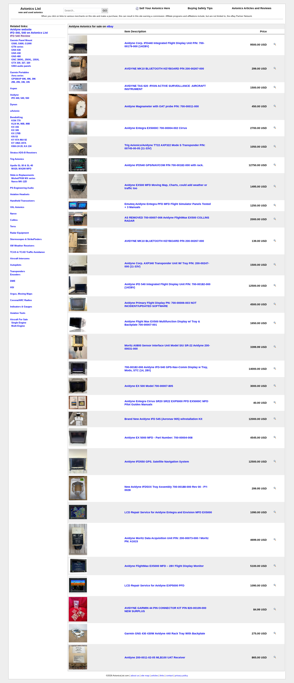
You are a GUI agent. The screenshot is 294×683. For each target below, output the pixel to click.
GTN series (17, 46)
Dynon (13, 104)
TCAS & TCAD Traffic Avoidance (27, 252)
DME (12, 281)
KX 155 (15, 127)
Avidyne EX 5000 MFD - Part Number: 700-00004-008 (158, 437)
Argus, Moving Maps (21, 293)
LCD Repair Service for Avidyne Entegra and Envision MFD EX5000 (168, 512)
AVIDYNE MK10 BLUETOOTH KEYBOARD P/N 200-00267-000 (164, 68)
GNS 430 (16, 53)
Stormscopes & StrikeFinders (26, 239)
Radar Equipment (19, 232)
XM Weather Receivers (22, 245)
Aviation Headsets (19, 194)
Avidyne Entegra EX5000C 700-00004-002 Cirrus (155, 128)
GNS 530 (16, 50)
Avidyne (14, 95)
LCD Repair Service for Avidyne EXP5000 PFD (154, 585)
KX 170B (16, 133)
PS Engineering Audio (22, 188)
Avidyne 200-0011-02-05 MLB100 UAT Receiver (154, 657)
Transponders (17, 271)
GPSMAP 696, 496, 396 (23, 78)
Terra (13, 226)
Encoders (15, 274)
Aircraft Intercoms (20, 258)
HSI (12, 287)
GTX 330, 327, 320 (20, 62)
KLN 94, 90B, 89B (20, 123)
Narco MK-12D (19, 181)
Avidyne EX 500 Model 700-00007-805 (148, 385)
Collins (14, 220)
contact (169, 675)
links (162, 675)
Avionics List (30, 9)
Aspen (13, 88)
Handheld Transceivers (22, 200)
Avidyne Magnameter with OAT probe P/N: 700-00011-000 (161, 106)
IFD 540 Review (20, 35)
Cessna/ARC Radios (21, 300)
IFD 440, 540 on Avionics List (29, 32)
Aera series (17, 75)
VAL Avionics (17, 207)
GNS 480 (16, 56)
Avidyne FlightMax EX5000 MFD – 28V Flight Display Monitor (164, 565)
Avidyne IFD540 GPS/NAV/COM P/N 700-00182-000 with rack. (163, 165)
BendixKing (16, 117)
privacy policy (181, 675)
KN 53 (14, 136)
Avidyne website (21, 29)
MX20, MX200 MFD (21, 168)
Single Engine (18, 322)
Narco (13, 213)
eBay (110, 26)
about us (135, 675)
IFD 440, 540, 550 (20, 98)
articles (154, 675)
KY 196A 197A (18, 143)
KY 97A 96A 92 (19, 139)
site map (145, 675)
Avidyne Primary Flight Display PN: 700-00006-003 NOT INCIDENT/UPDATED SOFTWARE (160, 304)
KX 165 (15, 130)
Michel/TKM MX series (23, 178)
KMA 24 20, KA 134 (21, 146)
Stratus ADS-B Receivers (23, 152)
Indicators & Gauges (21, 306)
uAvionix (14, 111)
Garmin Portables (19, 72)
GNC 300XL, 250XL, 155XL (25, 59)
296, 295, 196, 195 (20, 82)
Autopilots (15, 265)
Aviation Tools (17, 313)
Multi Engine (18, 326)
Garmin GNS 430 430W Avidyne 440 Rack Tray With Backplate (164, 633)
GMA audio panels (21, 66)
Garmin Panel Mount (21, 40)
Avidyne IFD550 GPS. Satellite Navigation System (156, 461)
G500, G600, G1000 (21, 43)
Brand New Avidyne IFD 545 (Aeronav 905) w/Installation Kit (163, 418)
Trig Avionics (17, 159)
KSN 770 (16, 120)
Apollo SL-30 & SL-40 (21, 165)
